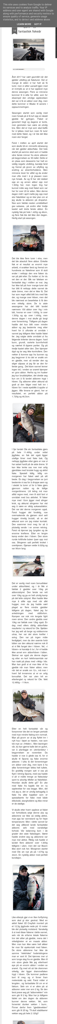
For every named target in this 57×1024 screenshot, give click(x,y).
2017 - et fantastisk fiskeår (29, 29)
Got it (37, 24)
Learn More (24, 24)
